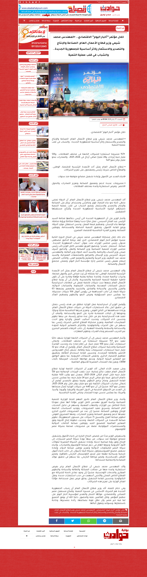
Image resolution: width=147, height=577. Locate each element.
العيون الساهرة (100, 21)
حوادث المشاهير (66, 21)
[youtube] (32, 2)
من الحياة (78, 21)
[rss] (29, 2)
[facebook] (39, 2)
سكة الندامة (46, 21)
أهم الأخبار (33, 175)
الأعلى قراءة (33, 245)
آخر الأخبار (33, 123)
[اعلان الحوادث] (33, 49)
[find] (26, 2)
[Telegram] (105, 521)
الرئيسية (82, 531)
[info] (23, 2)
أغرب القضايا (88, 21)
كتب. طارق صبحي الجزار (112, 125)
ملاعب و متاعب (34, 21)
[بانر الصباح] (55, 8)
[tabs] (20, 2)
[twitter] (36, 2)
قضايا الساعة (113, 21)
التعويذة (56, 21)
